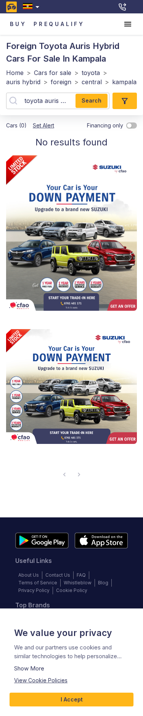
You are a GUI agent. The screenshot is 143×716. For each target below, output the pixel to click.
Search (91, 100)
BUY (18, 24)
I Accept (72, 699)
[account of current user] (128, 24)
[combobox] (33, 6)
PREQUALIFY (59, 24)
